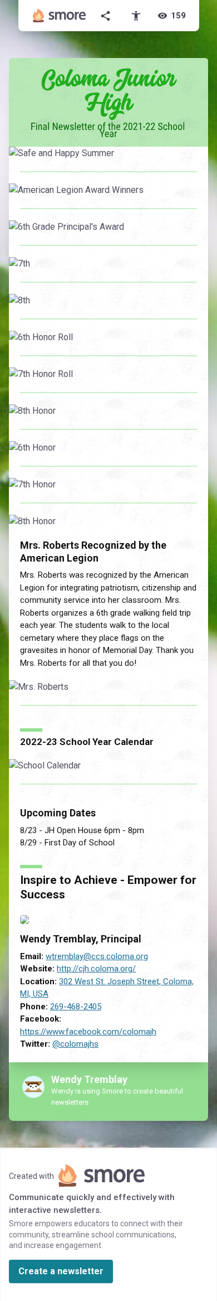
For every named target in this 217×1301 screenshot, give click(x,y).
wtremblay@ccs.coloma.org (97, 956)
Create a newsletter (60, 1271)
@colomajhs (75, 1044)
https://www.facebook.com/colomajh (88, 1032)
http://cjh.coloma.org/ (96, 969)
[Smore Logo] (59, 16)
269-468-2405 (75, 1007)
